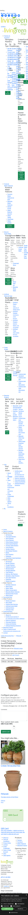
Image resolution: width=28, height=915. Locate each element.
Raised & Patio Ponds (12, 593)
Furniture (20, 842)
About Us (8, 615)
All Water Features (9, 226)
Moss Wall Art (14, 283)
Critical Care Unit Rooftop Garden (22, 421)
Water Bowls (9, 595)
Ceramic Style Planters (12, 545)
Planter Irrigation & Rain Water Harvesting (21, 176)
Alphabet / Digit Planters (12, 576)
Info (5, 464)
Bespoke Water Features (9, 203)
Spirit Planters (10, 538)
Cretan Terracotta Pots (7, 636)
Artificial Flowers (16, 323)
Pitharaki (18, 636)
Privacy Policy (7, 843)
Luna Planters (9, 547)
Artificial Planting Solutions (13, 625)
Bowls (7, 552)
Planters (19, 840)
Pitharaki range (18, 648)
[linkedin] (15, 15)
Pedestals (8, 556)
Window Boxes (10, 568)
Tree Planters (9, 572)
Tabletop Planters (11, 567)
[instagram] (8, 15)
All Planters (8, 92)
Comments (4, 709)
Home (5, 529)
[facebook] (2, 15)
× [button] (26, 895)
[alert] (14, 904)
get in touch (15, 655)
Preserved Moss (7, 611)
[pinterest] (12, 15)
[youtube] (18, 15)
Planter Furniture (10, 601)
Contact (5, 633)
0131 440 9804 (12, 13)
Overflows (10, 219)
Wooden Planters (21, 107)
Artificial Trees (16, 332)
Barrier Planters (10, 563)
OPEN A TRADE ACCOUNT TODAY (8, 281)
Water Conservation (11, 590)
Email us (7, 432)
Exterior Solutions (20, 478)
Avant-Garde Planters (12, 544)
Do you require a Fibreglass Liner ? (10, 698)
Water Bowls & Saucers (9, 212)
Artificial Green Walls (11, 606)
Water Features (21, 844)
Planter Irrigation (10, 581)
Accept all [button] (7, 908)
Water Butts (9, 586)
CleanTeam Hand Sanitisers (13, 558)
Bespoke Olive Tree (21, 437)
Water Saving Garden (22, 430)
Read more (19, 901)
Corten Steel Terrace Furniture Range (21, 411)
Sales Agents (6, 855)
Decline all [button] (20, 908)
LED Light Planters (11, 577)
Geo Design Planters (11, 551)
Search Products (8, 531)
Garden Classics (10, 549)
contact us (6, 886)
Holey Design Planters (12, 542)
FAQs (8, 498)
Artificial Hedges (16, 314)
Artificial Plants (10, 608)
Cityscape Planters (20, 480)
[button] (14, 912)
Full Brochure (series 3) (19, 473)
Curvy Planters (10, 540)
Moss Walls (9, 602)
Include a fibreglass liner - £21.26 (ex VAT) (15, 706)
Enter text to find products (21, 518)
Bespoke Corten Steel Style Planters (21, 453)
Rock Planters (9, 554)
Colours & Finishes (20, 482)
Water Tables (9, 588)
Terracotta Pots (21, 76)
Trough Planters (10, 565)
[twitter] (5, 15)
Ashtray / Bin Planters (12, 574)
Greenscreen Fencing (12, 604)
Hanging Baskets (10, 570)
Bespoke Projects (8, 627)
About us (5, 837)
